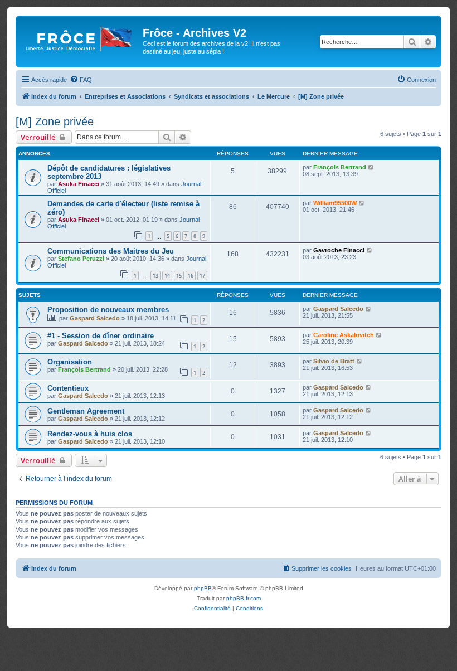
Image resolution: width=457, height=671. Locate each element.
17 (202, 275)
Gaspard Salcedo (95, 318)
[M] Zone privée (55, 121)
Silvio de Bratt (333, 361)
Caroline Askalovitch (343, 335)
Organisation (69, 362)
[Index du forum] (80, 36)
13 (155, 275)
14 (167, 275)
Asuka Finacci (78, 184)
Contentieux (68, 388)
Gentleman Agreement (85, 411)
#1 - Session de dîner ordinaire (100, 336)
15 (179, 275)
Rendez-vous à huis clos (89, 434)
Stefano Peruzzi (81, 258)
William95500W (335, 203)
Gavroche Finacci (338, 250)
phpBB (203, 588)
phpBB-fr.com (243, 598)
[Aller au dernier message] (371, 167)
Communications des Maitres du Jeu (110, 251)
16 (190, 275)
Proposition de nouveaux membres (108, 309)
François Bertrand (339, 167)
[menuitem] (81, 79)
